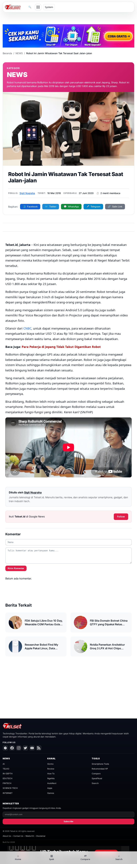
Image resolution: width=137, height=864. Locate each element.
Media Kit (30, 836)
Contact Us (18, 836)
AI (4, 764)
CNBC (27, 328)
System (49, 7)
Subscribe (68, 821)
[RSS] (38, 748)
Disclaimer (40, 836)
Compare (96, 773)
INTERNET (8, 793)
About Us (7, 836)
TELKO (6, 768)
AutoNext (51, 783)
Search (95, 783)
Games (50, 793)
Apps (49, 788)
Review (50, 768)
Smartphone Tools (100, 764)
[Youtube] (32, 748)
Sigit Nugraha (27, 193)
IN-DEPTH (8, 773)
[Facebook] (12, 748)
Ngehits (50, 778)
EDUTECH (7, 778)
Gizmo (50, 764)
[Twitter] (25, 748)
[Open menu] (38, 7)
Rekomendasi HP (100, 768)
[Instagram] (18, 748)
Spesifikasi (97, 778)
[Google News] (5, 748)
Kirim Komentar (16, 568)
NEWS (19, 53)
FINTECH (7, 783)
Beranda (7, 53)
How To (50, 773)
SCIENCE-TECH (10, 788)
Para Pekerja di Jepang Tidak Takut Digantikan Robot (61, 347)
